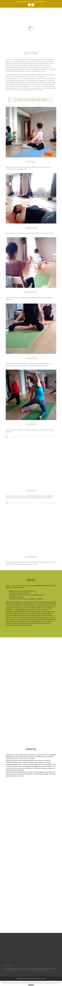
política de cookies (40, 983)
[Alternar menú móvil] (59, 10)
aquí (58, 983)
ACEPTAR (31, 984)
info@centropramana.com (39, 1)
